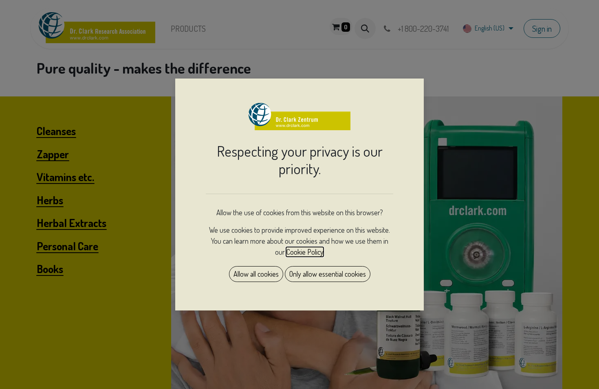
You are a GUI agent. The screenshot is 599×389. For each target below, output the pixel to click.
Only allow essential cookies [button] (327, 273)
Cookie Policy (304, 251)
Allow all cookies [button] (256, 273)
